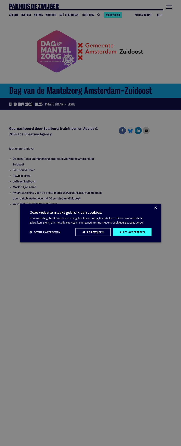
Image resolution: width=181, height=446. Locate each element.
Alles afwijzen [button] (93, 232)
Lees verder (137, 222)
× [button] (155, 208)
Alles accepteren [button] (132, 232)
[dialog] (90, 223)
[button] (45, 232)
